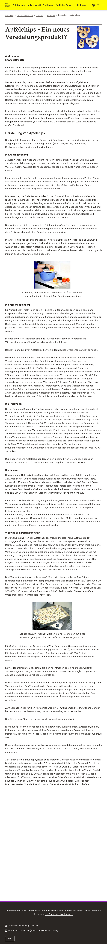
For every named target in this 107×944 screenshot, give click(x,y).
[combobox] (93, 5)
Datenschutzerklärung (60, 914)
